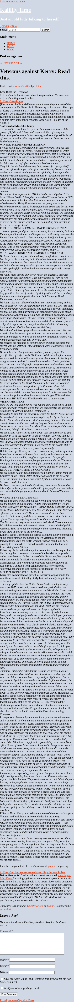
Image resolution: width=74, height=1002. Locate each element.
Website (4, 972)
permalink (5, 909)
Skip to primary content (12, 1)
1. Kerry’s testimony (11, 101)
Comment (6, 931)
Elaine (38, 86)
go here (52, 866)
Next (18, 62)
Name (4, 959)
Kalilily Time (15, 10)
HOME (11, 43)
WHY (10, 49)
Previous (6, 62)
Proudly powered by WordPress (17, 1000)
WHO (10, 46)
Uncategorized (35, 905)
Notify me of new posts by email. (21, 988)
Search (3, 29)
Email (4, 966)
